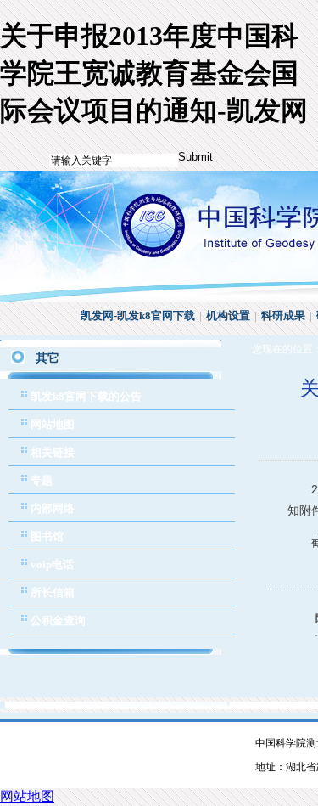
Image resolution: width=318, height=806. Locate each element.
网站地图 (53, 424)
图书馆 (47, 536)
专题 (42, 480)
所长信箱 (53, 592)
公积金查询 (58, 620)
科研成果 (283, 315)
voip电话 (52, 564)
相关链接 (53, 452)
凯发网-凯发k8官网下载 (138, 315)
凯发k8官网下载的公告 (86, 396)
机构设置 (228, 315)
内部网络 (53, 508)
